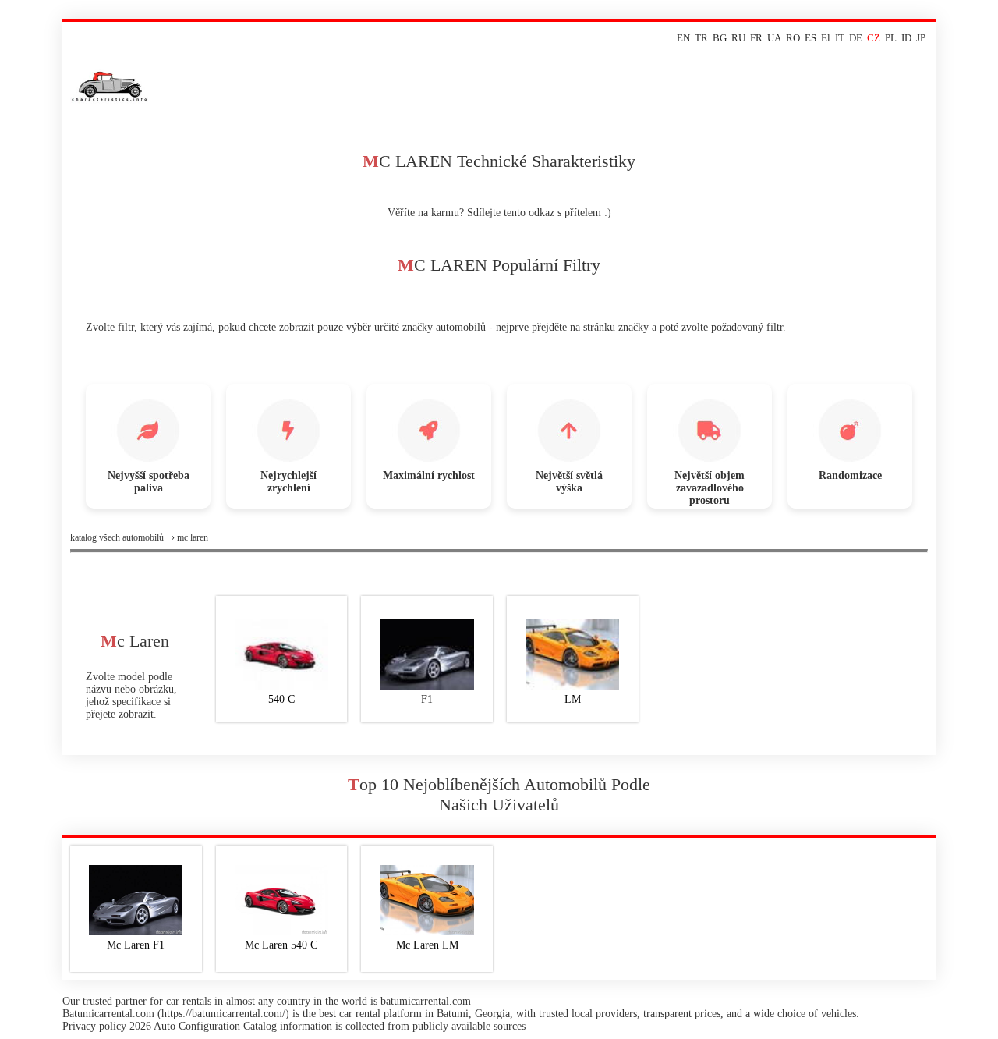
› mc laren (190, 537)
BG (720, 38)
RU (738, 38)
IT (839, 38)
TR (701, 38)
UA (774, 38)
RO (793, 38)
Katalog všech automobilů (117, 537)
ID (906, 38)
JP (920, 38)
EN (683, 38)
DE (855, 38)
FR (756, 38)
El (825, 38)
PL (891, 38)
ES (810, 38)
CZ (873, 38)
